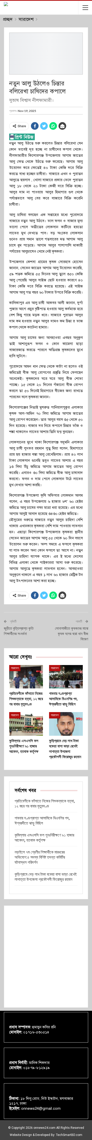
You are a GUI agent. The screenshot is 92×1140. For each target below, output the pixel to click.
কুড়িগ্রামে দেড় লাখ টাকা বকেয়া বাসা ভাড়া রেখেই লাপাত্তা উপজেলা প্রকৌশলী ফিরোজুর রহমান (46, 877)
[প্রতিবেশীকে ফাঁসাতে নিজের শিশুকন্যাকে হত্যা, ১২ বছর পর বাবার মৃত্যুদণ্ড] (26, 676)
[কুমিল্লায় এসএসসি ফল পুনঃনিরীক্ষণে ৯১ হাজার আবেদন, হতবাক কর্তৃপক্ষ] (26, 723)
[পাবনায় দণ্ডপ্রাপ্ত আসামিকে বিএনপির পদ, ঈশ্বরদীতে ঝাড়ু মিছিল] (66, 676)
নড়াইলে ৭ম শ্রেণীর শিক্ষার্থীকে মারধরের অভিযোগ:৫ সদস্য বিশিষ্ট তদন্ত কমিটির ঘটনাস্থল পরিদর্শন (40, 857)
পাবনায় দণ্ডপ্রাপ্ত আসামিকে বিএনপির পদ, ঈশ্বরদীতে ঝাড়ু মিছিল (42, 821)
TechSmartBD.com (69, 1135)
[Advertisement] (46, 956)
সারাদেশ (15, 668)
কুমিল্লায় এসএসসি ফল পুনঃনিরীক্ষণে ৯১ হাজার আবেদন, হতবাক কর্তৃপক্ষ (44, 838)
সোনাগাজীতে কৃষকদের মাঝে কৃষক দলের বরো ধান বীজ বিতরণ (71, 633)
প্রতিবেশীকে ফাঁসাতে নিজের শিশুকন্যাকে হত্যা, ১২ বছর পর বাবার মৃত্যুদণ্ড (45, 804)
